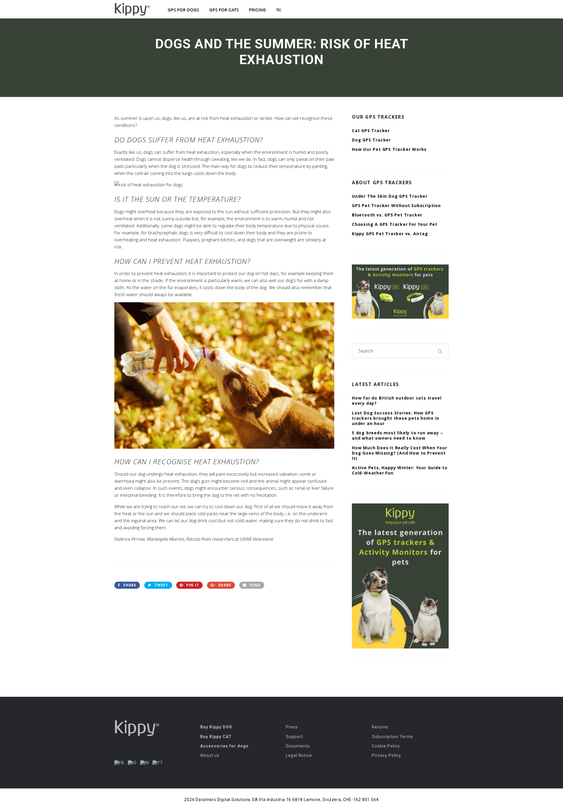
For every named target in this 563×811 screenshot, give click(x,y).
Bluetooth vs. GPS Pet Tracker (387, 215)
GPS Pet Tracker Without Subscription (396, 205)
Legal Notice (299, 755)
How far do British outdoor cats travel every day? (396, 400)
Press (292, 727)
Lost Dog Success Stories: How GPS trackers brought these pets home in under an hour (395, 418)
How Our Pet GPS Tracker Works (389, 149)
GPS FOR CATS (224, 10)
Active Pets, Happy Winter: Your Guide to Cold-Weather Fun (399, 470)
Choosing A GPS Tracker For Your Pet (394, 224)
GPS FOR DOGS (183, 10)
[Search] (440, 351)
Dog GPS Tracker (371, 140)
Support (294, 736)
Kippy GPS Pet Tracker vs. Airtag (390, 233)
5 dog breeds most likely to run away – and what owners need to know (397, 435)
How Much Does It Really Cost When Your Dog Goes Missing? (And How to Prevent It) (399, 453)
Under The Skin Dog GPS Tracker (390, 196)
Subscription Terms (392, 736)
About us (209, 755)
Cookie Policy (386, 746)
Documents (298, 746)
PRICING (257, 10)
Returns (380, 727)
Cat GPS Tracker (371, 130)
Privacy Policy (386, 755)
